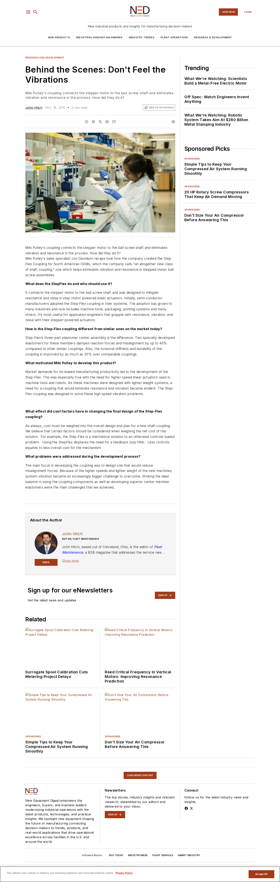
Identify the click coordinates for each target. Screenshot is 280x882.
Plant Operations (174, 37)
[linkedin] (93, 122)
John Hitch (33, 107)
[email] (114, 122)
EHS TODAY (116, 855)
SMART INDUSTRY (189, 855)
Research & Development (213, 37)
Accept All (261, 874)
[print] (173, 122)
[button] (28, 12)
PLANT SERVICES (162, 855)
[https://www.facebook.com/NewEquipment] (186, 808)
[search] (35, 12)
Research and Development (44, 57)
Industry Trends (141, 37)
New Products (59, 37)
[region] (140, 874)
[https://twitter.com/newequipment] (191, 808)
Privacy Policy (124, 873)
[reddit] (107, 122)
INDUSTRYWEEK (138, 855)
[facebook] (86, 122)
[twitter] (100, 122)
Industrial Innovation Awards (99, 37)
